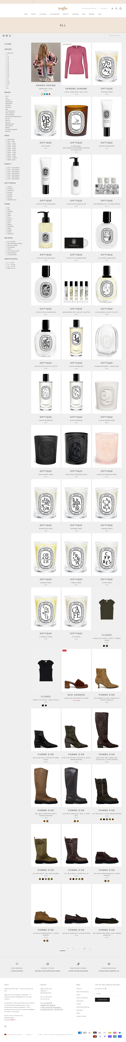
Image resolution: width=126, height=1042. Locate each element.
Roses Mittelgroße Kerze (107, 474)
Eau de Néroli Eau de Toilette (106, 312)
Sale (100, 14)
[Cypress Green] (107, 645)
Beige (9, 220)
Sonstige (10, 233)
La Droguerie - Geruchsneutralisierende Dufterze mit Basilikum (76, 148)
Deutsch (104, 8)
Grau (9, 228)
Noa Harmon (76, 695)
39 (8, 75)
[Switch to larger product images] (3, 35)
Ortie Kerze (46, 146)
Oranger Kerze (45, 582)
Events (78, 995)
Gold (9, 222)
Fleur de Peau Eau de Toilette (45, 366)
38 (8, 73)
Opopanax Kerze (107, 92)
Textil (9, 249)
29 (8, 64)
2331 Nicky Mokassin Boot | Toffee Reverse (46, 934)
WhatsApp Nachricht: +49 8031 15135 (51, 1009)
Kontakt (78, 1004)
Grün (9, 215)
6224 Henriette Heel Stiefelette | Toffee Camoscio (107, 699)
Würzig (9, 196)
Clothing (42, 14)
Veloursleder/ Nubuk (14, 243)
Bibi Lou (8, 120)
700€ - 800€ (11, 154)
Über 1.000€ (11, 159)
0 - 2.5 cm (10, 262)
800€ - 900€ (11, 156)
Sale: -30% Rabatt (13, 169)
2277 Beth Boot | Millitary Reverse (46, 873)
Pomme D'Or (107, 695)
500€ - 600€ (11, 150)
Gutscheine (79, 1001)
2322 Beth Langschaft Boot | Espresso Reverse (46, 814)
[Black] (104, 645)
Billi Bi (7, 122)
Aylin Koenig (9, 115)
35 (8, 68)
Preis (7, 135)
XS (8, 84)
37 (8, 71)
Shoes (33, 14)
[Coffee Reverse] (101, 819)
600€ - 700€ (11, 152)
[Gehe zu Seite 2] (90, 949)
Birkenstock (9, 124)
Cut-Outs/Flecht (13, 251)
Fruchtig (10, 190)
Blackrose (9, 126)
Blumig (9, 192)
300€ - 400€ (11, 147)
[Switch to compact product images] (10, 35)
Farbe (7, 204)
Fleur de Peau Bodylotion (76, 204)
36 (8, 69)
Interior (75, 14)
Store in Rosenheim (82, 998)
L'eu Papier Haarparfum (107, 258)
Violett (10, 219)
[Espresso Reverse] (47, 821)
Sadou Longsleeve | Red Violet (76, 92)
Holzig (9, 198)
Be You (7, 118)
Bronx (7, 127)
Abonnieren (102, 999)
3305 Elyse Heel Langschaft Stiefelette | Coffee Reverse (107, 758)
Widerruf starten (81, 1016)
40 (8, 77)
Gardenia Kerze (107, 528)
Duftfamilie (10, 183)
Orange (10, 211)
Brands (91, 14)
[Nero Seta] (104, 819)
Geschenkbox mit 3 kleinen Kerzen (107, 204)
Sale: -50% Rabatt (13, 173)
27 (8, 60)
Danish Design (46, 85)
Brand (8, 92)
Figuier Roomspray (46, 420)
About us (79, 988)
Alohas (7, 100)
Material (9, 238)
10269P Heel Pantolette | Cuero (76, 698)
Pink (8, 209)
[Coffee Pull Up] (113, 819)
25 (8, 57)
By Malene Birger (11, 129)
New (26, 14)
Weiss (9, 232)
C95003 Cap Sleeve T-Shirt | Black (46, 700)
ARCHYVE (8, 107)
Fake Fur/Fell (12, 253)
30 (8, 66)
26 (8, 58)
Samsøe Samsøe (76, 88)
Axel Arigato (9, 113)
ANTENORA (8, 103)
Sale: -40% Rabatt (13, 171)
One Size (10, 53)
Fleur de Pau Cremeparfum (76, 258)
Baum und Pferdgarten (13, 116)
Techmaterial (12, 254)
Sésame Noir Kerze (46, 528)
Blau (9, 217)
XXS (8, 82)
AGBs (78, 1013)
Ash (6, 109)
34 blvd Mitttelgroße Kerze (76, 474)
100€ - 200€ (11, 143)
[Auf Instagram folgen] (5, 1026)
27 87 (7, 96)
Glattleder (11, 241)
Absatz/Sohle (11, 259)
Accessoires (55, 14)
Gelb (9, 213)
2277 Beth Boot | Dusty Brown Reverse (106, 813)
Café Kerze (76, 637)
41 (8, 79)
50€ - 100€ (11, 141)
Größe (8, 49)
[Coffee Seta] (44, 821)
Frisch (9, 187)
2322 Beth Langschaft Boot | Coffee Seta (76, 814)
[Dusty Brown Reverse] (107, 819)
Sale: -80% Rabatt (13, 179)
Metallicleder (12, 245)
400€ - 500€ (11, 148)
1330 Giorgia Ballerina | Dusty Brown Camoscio (107, 934)
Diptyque (107, 88)
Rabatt (8, 164)
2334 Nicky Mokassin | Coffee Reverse (76, 933)
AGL (6, 98)
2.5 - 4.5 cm (11, 264)
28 (8, 62)
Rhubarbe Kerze (76, 528)
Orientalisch (11, 200)
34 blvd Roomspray (76, 366)
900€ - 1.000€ (12, 158)
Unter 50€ (10, 139)
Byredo (7, 131)
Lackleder (11, 247)
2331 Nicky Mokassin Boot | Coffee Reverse (107, 874)
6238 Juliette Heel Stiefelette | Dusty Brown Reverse (76, 758)
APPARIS (8, 105)
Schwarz (10, 226)
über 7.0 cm (11, 268)
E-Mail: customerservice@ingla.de (50, 1007)
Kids (83, 14)
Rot (8, 208)
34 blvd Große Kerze (107, 420)
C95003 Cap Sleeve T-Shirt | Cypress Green (107, 639)
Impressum (79, 1010)
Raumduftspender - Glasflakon (107, 366)
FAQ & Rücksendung (82, 992)
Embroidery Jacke (46, 89)
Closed (107, 635)
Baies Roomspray (76, 420)
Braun (9, 224)
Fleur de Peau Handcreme (46, 204)
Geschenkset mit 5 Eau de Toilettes (76, 312)
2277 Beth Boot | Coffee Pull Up (76, 873)
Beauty (66, 14)
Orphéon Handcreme (107, 146)
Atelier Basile (10, 111)
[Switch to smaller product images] (7, 35)
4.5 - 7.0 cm (11, 266)
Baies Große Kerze (46, 474)
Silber (9, 230)
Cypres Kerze (107, 582)
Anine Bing (9, 102)
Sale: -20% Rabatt (13, 168)
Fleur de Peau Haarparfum (46, 312)
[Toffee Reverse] (108, 881)
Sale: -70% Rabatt (13, 177)
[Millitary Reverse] (110, 819)
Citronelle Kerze (45, 637)
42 (8, 81)
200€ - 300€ (11, 145)
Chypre (9, 194)
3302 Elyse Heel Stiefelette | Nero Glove (46, 758)
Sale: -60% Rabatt (13, 175)
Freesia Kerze (76, 582)
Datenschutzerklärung (82, 1007)
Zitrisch (10, 188)
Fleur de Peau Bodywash (46, 258)
